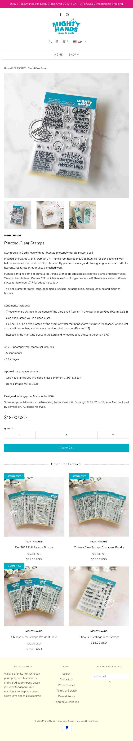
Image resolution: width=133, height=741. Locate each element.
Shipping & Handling (66, 702)
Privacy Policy (66, 685)
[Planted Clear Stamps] (18, 215)
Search (66, 674)
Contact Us (66, 679)
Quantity (9, 428)
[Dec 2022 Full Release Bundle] (34, 507)
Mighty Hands (33, 541)
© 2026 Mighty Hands (45, 721)
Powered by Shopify (66, 721)
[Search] (50, 41)
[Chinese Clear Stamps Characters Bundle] (99, 507)
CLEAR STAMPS (18, 68)
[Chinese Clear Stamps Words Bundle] (34, 596)
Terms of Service (66, 691)
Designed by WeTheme (87, 721)
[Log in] (57, 41)
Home (58, 55)
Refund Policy (66, 696)
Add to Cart (66, 448)
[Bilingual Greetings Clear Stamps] (99, 596)
